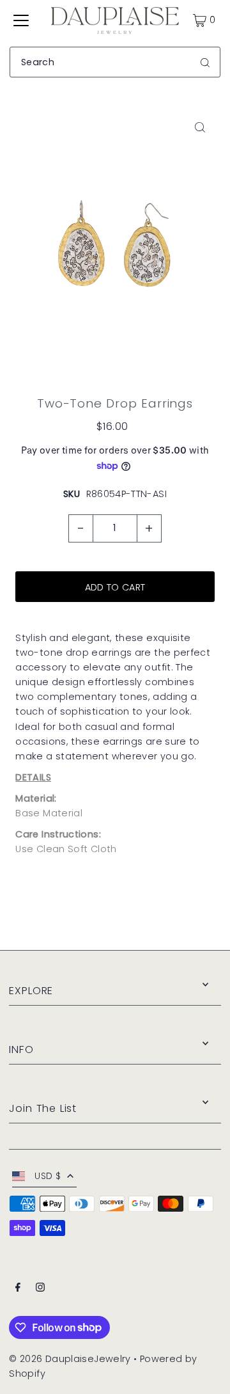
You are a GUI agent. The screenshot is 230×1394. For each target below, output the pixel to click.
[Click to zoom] (200, 127)
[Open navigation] (21, 20)
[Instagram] (40, 1288)
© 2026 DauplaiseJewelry (69, 1358)
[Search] (205, 62)
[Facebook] (17, 1288)
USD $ (47, 1176)
